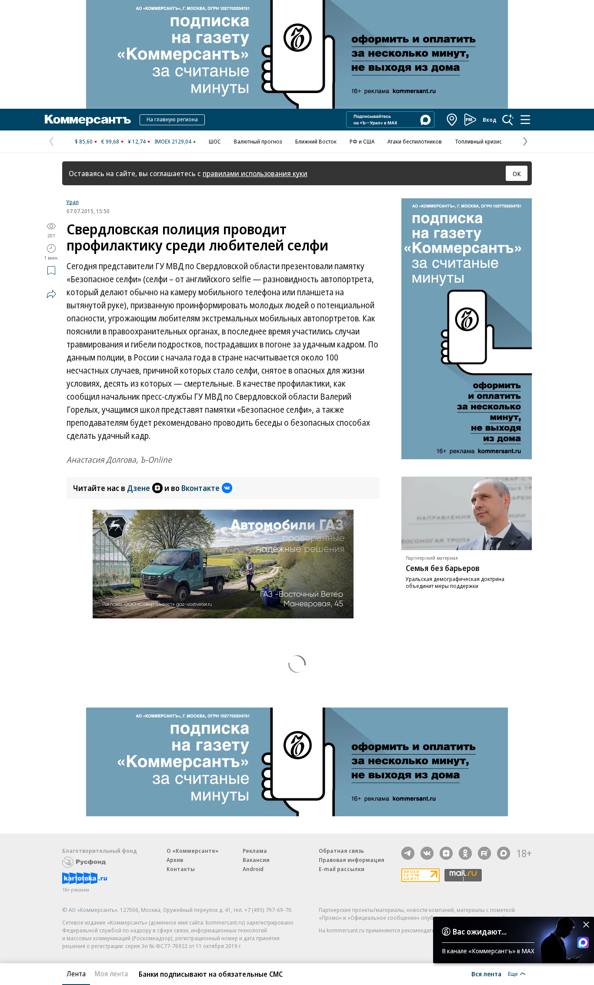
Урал (73, 202)
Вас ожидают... (480, 931)
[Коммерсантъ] (88, 120)
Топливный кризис (478, 141)
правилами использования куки (255, 173)
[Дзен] (446, 853)
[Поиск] (507, 119)
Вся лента (486, 973)
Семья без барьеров (443, 568)
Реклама (255, 851)
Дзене (138, 488)
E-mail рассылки (341, 869)
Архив (175, 860)
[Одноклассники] (465, 853)
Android (253, 869)
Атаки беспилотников (414, 141)
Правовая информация (351, 860)
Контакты (181, 869)
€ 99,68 (110, 141)
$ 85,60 (84, 141)
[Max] (503, 853)
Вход (490, 120)
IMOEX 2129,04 (172, 141)
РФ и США (362, 141)
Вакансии (256, 860)
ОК (517, 173)
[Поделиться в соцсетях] (51, 294)
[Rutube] (484, 853)
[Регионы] (452, 119)
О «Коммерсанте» (193, 851)
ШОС (215, 141)
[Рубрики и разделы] (525, 119)
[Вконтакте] (427, 853)
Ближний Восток (316, 141)
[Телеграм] (407, 853)
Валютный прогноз (258, 141)
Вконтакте (200, 488)
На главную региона (172, 119)
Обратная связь (341, 851)
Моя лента (111, 973)
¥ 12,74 (137, 141)
